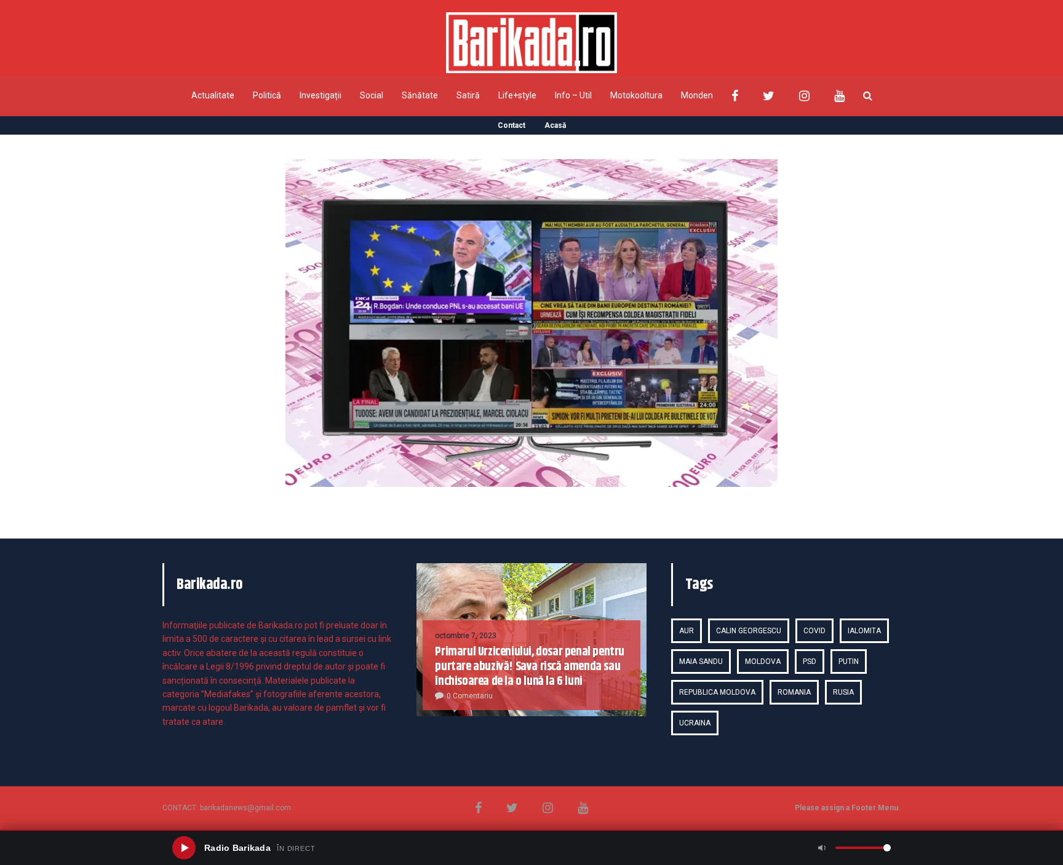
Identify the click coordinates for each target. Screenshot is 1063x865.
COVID (814, 630)
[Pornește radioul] (184, 847)
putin (848, 661)
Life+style (517, 95)
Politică (267, 95)
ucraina (695, 723)
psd (809, 661)
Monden (697, 95)
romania (794, 692)
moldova (763, 661)
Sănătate (420, 95)
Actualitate (212, 95)
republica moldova (717, 692)
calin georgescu (748, 630)
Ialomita (864, 630)
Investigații (320, 95)
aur (686, 630)
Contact (511, 125)
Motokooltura (636, 95)
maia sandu (701, 661)
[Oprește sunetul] (821, 847)
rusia (843, 692)
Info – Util (573, 95)
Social (371, 95)
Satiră (468, 95)
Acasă (555, 125)
